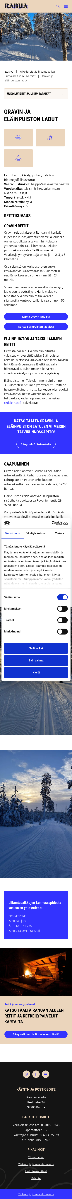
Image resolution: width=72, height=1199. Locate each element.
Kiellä (36, 672)
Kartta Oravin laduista (36, 316)
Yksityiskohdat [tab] (36, 533)
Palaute (36, 1178)
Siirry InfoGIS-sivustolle (36, 444)
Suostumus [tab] (12, 533)
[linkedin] (45, 1074)
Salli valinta (36, 660)
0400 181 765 (23, 926)
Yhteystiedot (36, 1157)
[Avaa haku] (58, 6)
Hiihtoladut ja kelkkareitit (19, 76)
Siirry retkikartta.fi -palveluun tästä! (36, 1034)
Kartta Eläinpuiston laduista (36, 326)
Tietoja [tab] (59, 533)
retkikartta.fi (12, 403)
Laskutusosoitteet (36, 1171)
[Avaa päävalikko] (66, 6)
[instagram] (26, 1074)
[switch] (62, 609)
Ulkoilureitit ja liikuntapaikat (37, 71)
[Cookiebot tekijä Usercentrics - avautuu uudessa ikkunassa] (52, 523)
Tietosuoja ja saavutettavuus (36, 1164)
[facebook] (36, 1074)
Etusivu (8, 71)
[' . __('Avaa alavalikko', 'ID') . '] (62, 94)
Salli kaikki (36, 648)
